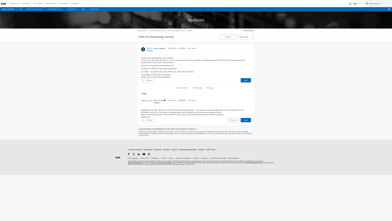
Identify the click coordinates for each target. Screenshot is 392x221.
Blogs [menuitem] (87, 9)
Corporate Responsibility (188, 150)
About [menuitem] (21, 9)
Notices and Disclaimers (164, 163)
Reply (246, 80)
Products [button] (14, 3)
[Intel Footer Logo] (117, 157)
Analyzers (195, 30)
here (196, 129)
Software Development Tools (180, 30)
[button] (250, 49)
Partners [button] (62, 3)
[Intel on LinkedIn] (139, 154)
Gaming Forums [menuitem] (76, 9)
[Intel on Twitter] (134, 154)
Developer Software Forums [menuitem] (36, 9)
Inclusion (201, 150)
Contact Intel (148, 150)
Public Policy (211, 150)
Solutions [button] (37, 3)
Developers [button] (49, 3)
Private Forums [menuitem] (99, 9)
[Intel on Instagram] (149, 154)
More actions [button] (244, 37)
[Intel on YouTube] (144, 154)
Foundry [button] (72, 3)
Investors (167, 150)
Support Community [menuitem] (8, 9)
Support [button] (25, 3)
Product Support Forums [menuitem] (58, 9)
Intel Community (143, 30)
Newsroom (158, 150)
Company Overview (135, 150)
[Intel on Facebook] (128, 154)
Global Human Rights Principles (253, 163)
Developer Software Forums (160, 30)
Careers (174, 150)
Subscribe (228, 37)
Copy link (233, 120)
